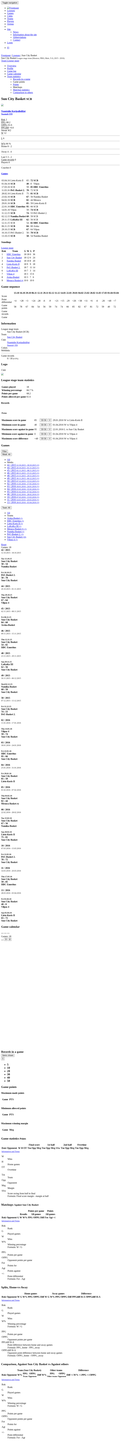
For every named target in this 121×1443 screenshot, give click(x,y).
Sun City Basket (14, 257)
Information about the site (25, 34)
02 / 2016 (23, 483)
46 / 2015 (23, 473)
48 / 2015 (23, 475)
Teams (10, 18)
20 (8, 1071)
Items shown (7, 1055)
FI (8, 47)
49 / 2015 (23, 478)
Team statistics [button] (14, 76)
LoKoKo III (12, 270)
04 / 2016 (23, 489)
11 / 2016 (23, 499)
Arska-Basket (13, 277)
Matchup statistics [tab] (21, 90)
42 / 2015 (23, 465)
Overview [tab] (11, 66)
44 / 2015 (23, 467)
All (8, 459)
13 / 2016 (23, 502)
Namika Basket (14, 261)
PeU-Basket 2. (13, 267)
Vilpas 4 (10, 274)
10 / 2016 (23, 497)
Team (4, 60)
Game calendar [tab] (14, 74)
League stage (13, 60)
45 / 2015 (23, 470)
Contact (16, 40)
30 (8, 1074)
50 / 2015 (23, 481)
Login (10, 42)
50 (8, 1080)
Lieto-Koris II (13, 264)
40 (8, 1077)
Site (9, 29)
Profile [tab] (10, 68)
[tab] (60, 562)
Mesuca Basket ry (15, 280)
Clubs (10, 16)
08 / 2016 (23, 494)
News (15, 32)
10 (8, 1067)
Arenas (10, 24)
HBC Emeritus (14, 254)
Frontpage (6, 55)
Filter (4, 451)
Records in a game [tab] (21, 79)
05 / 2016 (23, 491)
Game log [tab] (11, 71)
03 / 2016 (23, 486)
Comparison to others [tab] (23, 92)
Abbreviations (19, 37)
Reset (3, 544)
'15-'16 (43, 420)
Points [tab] (16, 84)
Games (10, 13)
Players (10, 21)
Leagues (11, 10)
